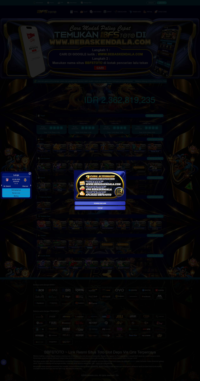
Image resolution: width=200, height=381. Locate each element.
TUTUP (100, 208)
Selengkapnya (16, 190)
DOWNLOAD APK (100, 203)
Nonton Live (16, 193)
